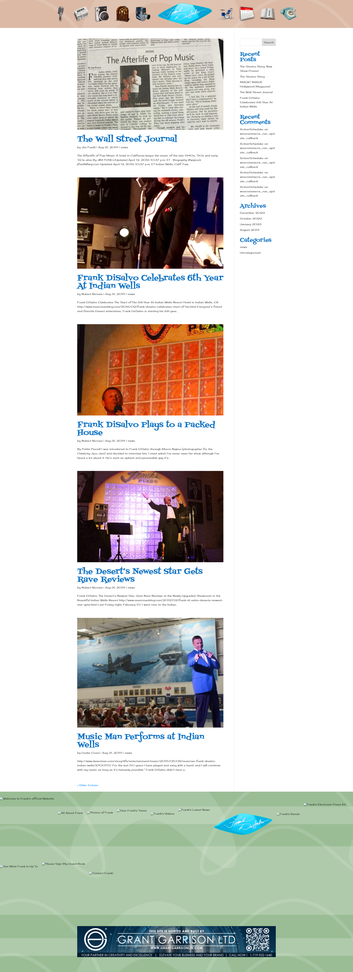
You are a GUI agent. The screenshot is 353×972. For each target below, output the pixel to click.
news (124, 147)
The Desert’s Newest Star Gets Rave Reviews (140, 576)
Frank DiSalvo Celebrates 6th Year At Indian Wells (150, 282)
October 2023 (251, 218)
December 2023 (252, 212)
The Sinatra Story (252, 76)
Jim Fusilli (89, 147)
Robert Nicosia (92, 294)
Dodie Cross (91, 752)
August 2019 (249, 229)
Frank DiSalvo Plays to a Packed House (146, 429)
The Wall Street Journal (127, 139)
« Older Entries (87, 785)
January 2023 (250, 224)
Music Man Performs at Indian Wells (140, 741)
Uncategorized (250, 252)
